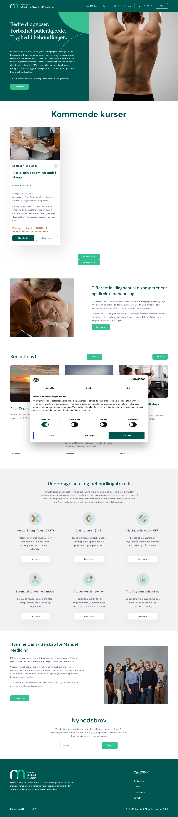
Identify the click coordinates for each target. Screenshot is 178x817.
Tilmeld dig (23, 238)
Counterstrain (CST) (88, 530)
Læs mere (19, 86)
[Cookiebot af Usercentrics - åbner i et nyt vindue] (133, 380)
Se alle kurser (89, 256)
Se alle (94, 356)
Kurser (137, 786)
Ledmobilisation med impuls (35, 591)
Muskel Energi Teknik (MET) (35, 530)
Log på (161, 6)
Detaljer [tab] (89, 388)
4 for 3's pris (19, 408)
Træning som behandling (143, 591)
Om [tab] (128, 388)
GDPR (34, 809)
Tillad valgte (89, 435)
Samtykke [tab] (49, 388)
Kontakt (137, 797)
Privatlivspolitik (17, 809)
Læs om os (20, 698)
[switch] (74, 424)
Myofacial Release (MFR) (142, 530)
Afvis (51, 435)
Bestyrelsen (139, 781)
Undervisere (139, 792)
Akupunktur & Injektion (89, 591)
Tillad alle (126, 435)
